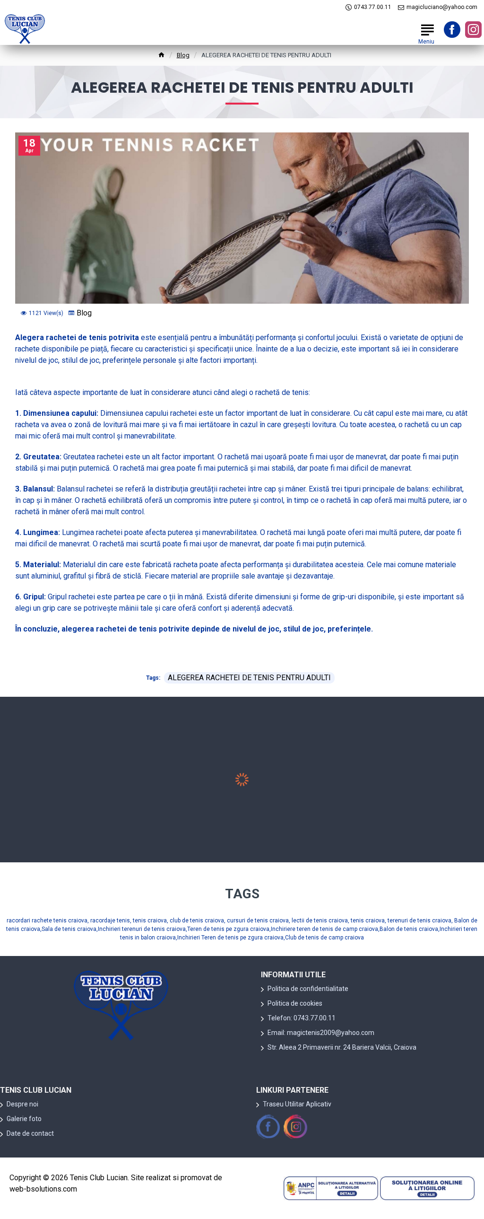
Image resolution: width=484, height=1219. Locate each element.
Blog (183, 55)
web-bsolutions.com (43, 1188)
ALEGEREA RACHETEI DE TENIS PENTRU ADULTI (249, 677)
